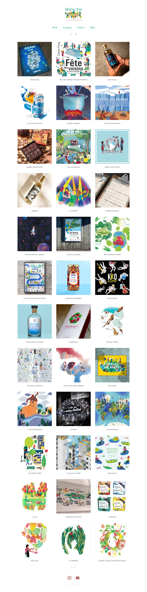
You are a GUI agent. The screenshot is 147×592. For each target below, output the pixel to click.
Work (54, 27)
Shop (92, 27)
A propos (67, 27)
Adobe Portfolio (76, 585)
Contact (81, 27)
